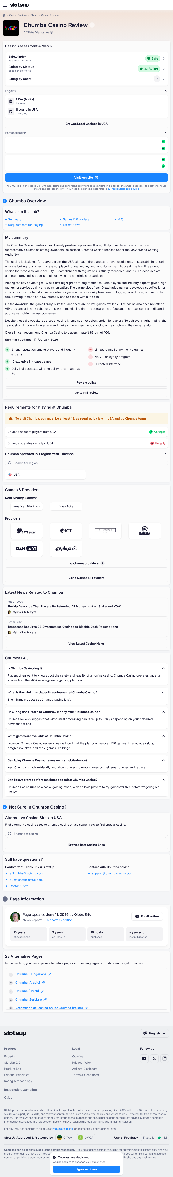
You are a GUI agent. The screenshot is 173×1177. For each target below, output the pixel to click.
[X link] (154, 1058)
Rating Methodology (18, 1081)
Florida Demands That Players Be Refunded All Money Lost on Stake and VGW (64, 606)
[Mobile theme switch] (165, 5)
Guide (8, 1097)
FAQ (120, 219)
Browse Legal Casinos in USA (87, 123)
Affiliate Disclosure (84, 1068)
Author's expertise (59, 920)
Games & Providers (76, 219)
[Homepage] (19, 5)
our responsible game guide (123, 188)
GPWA (67, 1137)
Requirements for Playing (25, 225)
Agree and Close (86, 1169)
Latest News (71, 225)
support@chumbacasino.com (112, 873)
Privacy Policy (82, 1062)
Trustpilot (155, 1137)
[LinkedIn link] (164, 1058)
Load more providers (86, 563)
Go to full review (86, 392)
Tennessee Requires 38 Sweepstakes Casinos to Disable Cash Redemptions (63, 626)
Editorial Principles (16, 1075)
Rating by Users (19, 79)
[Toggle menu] (5, 5)
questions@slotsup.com (26, 879)
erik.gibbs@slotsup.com (26, 873)
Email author (150, 916)
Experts (9, 1056)
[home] (4, 15)
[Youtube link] (144, 1058)
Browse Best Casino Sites (86, 844)
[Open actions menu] (92, 25)
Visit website (83, 177)
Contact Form (19, 886)
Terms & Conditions (85, 1075)
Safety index (17, 56)
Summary (14, 219)
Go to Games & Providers (86, 577)
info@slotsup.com (63, 1128)
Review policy (86, 382)
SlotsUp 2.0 (12, 1062)
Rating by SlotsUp (21, 66)
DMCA (88, 1137)
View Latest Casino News (86, 643)
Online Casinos (18, 15)
